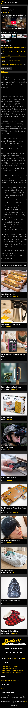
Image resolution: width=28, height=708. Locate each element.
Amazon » (15, 296)
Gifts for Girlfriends (6, 672)
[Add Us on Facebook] (7, 652)
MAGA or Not (15, 680)
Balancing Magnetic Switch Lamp (11, 387)
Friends (3, 676)
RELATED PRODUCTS (6, 45)
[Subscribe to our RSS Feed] (21, 652)
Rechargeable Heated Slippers (10, 631)
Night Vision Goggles (7, 447)
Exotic (8, 12)
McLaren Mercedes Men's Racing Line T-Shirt (12, 60)
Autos (4, 12)
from (11, 296)
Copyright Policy (18, 703)
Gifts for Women (13, 666)
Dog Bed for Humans (7, 570)
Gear (17, 658)
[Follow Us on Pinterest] (14, 652)
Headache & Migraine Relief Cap (10, 540)
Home (25, 701)
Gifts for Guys (4, 666)
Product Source (6, 68)
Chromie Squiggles (5, 680)
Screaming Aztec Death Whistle (10, 601)
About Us (3, 688)
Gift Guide (15, 2)
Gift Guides (4, 662)
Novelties (23, 658)
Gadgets (14, 658)
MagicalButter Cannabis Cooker (10, 324)
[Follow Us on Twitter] (10, 652)
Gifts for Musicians (17, 672)
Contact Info (5, 684)
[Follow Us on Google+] (17, 652)
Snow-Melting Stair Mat (8, 294)
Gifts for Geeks (4, 668)
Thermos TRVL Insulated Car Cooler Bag (11, 64)
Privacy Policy (9, 703)
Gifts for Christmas (5, 670)
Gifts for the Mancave (17, 670)
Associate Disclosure (7, 692)
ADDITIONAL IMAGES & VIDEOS (9, 32)
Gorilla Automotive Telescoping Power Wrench (13, 51)
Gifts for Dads (13, 668)
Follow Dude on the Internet (14, 648)
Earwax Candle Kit (6, 417)
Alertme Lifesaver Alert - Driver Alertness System (13, 47)
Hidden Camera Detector (8, 478)
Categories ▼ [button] (7, 2)
